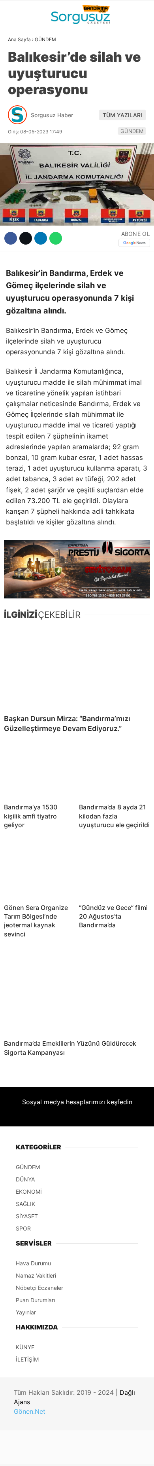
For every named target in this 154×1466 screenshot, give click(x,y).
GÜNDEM (23, 65)
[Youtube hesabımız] (97, 1453)
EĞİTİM (21, 161)
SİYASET (23, 97)
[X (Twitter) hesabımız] (49, 1453)
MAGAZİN (25, 145)
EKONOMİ (24, 113)
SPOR (19, 129)
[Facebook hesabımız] (25, 1453)
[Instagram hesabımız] (73, 1453)
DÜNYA (21, 81)
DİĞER (20, 177)
